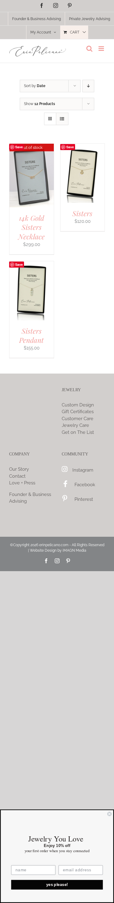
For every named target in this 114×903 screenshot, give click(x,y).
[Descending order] (88, 86)
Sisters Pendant (31, 335)
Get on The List (78, 432)
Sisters (82, 213)
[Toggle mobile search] (89, 48)
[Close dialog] (109, 814)
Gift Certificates (78, 411)
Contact (17, 476)
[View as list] (62, 119)
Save (19, 147)
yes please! (57, 885)
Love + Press (22, 483)
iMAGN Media (74, 550)
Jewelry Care (75, 425)
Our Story (19, 469)
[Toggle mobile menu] (101, 48)
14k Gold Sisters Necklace (31, 227)
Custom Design (78, 405)
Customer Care (77, 418)
